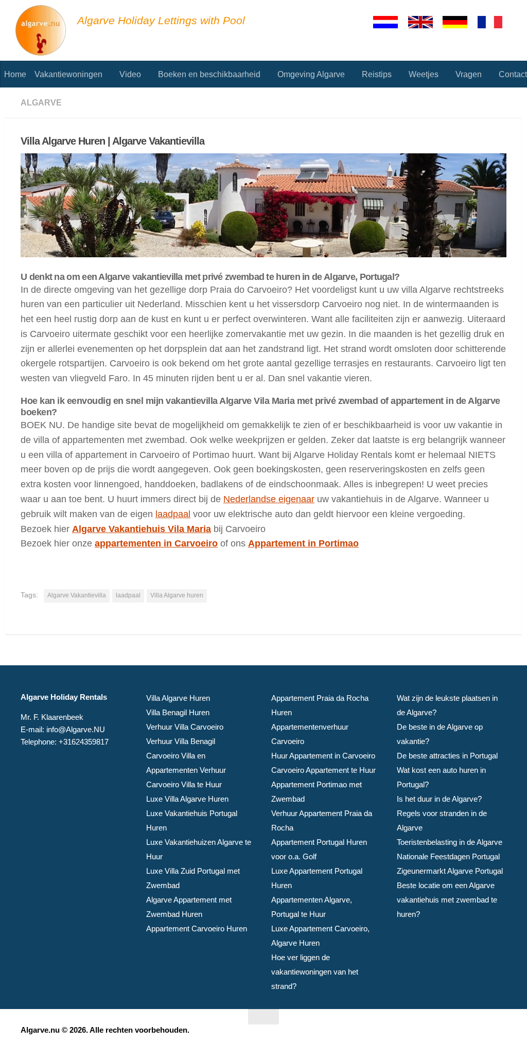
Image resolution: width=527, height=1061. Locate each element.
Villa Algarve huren (176, 595)
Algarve (41, 102)
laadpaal (172, 514)
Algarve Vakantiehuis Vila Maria (141, 529)
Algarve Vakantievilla (76, 595)
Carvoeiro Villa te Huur (184, 784)
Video (130, 74)
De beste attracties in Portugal (447, 755)
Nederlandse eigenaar (268, 499)
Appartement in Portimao (303, 543)
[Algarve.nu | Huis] (41, 31)
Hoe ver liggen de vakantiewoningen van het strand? (314, 972)
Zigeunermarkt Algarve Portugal (450, 871)
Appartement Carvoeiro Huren (196, 928)
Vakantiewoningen (68, 74)
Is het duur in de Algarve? (439, 798)
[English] (425, 22)
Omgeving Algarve (311, 74)
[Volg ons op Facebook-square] (480, 1037)
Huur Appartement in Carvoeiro (323, 755)
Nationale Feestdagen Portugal (448, 856)
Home (15, 74)
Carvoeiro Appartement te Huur (323, 770)
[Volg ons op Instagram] (499, 1037)
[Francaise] (494, 22)
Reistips (377, 74)
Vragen (468, 74)
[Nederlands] (390, 22)
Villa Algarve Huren (178, 698)
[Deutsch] (459, 22)
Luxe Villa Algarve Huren (187, 798)
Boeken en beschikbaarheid (209, 74)
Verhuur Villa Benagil (180, 741)
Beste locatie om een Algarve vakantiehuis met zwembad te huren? (447, 899)
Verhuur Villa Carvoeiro (184, 726)
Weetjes (423, 74)
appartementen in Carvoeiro (156, 543)
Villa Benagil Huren (177, 712)
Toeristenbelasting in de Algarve (449, 842)
